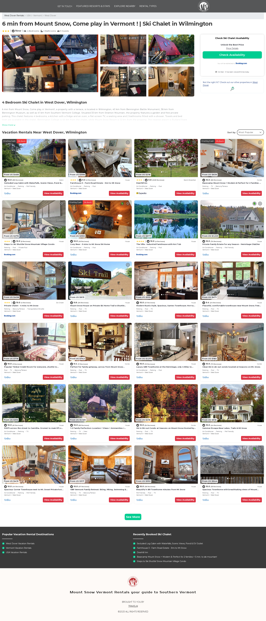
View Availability (53, 193)
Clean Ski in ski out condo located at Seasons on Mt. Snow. (231, 367)
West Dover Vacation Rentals (20, 543)
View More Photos (14, 88)
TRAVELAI (133, 606)
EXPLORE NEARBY (124, 6)
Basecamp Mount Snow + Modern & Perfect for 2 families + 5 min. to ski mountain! (177, 557)
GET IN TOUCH (64, 6)
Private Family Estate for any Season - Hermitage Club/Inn (231, 244)
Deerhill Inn (141, 183)
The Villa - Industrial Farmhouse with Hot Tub (158, 244)
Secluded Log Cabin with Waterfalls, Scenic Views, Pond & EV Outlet (170, 543)
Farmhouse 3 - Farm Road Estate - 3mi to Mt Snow (95, 183)
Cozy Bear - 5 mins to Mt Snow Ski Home (90, 244)
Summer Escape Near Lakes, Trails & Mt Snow (224, 428)
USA (28, 15)
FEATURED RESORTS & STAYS (93, 6)
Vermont (37, 15)
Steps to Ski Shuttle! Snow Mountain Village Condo (29, 244)
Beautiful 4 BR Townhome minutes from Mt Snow (160, 489)
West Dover (50, 15)
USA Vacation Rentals (16, 552)
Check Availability (232, 55)
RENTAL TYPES (148, 6)
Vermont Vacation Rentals (18, 548)
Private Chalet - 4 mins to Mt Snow (21, 305)
